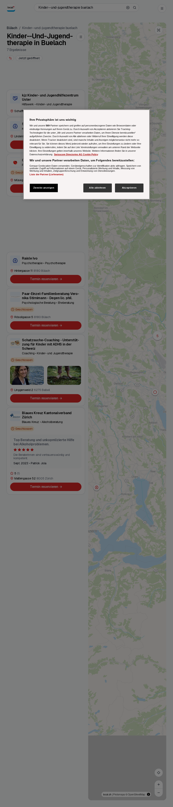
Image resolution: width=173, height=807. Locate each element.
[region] (86, 154)
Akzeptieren (129, 187)
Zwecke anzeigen (43, 187)
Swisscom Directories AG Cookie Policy (76, 154)
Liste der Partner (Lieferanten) (47, 174)
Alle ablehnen (97, 187)
